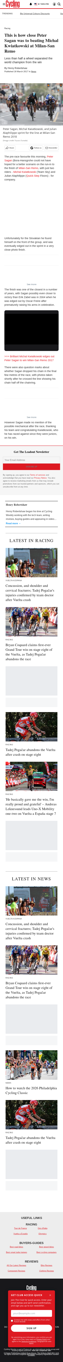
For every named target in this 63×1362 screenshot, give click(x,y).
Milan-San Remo (28, 168)
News (33, 71)
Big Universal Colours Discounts (35, 13)
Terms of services (38, 475)
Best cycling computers (46, 1252)
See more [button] (31, 284)
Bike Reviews (46, 1265)
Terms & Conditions (28, 1341)
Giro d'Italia (42, 1228)
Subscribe (44, 4)
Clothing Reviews (46, 1271)
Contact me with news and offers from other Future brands (32, 1321)
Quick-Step (32, 175)
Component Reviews (16, 1271)
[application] (31, 329)
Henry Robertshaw (17, 68)
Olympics (43, 1234)
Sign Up (31, 1328)
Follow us (37, 148)
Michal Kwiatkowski (24, 171)
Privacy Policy (41, 1339)
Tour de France (20, 1228)
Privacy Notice (40, 478)
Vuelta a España (20, 1234)
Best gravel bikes (46, 1247)
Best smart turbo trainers (16, 1252)
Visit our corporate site (41, 1350)
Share (11, 148)
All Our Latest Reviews (16, 1265)
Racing (7, 28)
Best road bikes (16, 1247)
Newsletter (53, 148)
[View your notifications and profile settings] (31, 4)
